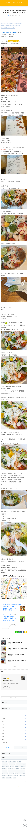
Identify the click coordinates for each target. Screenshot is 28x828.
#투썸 (3, 777)
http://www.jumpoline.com (8, 614)
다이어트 (7, 15)
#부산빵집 (17, 773)
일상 (14, 712)
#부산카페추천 (12, 764)
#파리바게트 (4, 770)
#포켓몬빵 (17, 768)
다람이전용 (14, 742)
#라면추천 (10, 770)
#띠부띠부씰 (22, 768)
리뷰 (14, 730)
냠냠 (14, 715)
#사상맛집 (23, 773)
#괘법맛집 (16, 775)
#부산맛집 (19, 761)
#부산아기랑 (4, 761)
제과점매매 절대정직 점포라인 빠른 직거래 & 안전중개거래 (10, 617)
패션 (14, 721)
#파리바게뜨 (10, 768)
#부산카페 (18, 764)
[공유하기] (7, 627)
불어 (14, 739)
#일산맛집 (4, 775)
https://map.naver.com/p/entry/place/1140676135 (13, 604)
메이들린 (12, 15)
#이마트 (14, 777)
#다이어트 (12, 766)
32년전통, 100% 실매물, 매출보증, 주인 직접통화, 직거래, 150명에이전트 (10, 619)
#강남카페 (17, 766)
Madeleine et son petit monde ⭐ (14, 2)
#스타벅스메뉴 (16, 770)
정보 (14, 733)
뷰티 (14, 724)
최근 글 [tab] (7, 747)
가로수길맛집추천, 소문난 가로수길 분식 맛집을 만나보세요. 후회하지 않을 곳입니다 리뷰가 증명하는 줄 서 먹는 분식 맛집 (9, 609)
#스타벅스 (23, 770)
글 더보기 (14, 666)
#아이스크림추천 (5, 766)
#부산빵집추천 (5, 773)
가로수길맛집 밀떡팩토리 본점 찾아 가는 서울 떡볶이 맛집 (9, 606)
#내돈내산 (23, 764)
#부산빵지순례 (22, 775)
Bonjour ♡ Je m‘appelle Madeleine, (11, 683)
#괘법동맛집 (10, 775)
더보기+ (25, 781)
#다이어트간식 (5, 764)
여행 (14, 727)
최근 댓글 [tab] (21, 747)
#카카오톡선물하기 (12, 761)
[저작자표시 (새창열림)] (26, 625)
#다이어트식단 (9, 777)
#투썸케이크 (11, 773)
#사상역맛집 (4, 768)
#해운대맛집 (23, 766)
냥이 (14, 736)
